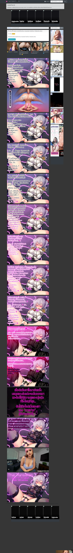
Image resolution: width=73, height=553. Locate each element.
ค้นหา (65, 1)
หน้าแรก (9, 27)
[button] (12, 39)
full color (13, 33)
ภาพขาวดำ (48, 1)
